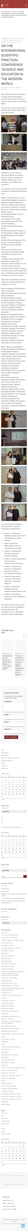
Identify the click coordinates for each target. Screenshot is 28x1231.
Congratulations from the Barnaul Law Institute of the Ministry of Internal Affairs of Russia (7, 662)
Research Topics (5, 888)
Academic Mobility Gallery (11, 948)
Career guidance (7, 969)
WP (8, 1223)
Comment (8, 701)
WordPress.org (5, 1123)
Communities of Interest (10, 986)
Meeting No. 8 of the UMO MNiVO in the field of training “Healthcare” (13, 902)
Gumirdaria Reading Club (10, 1016)
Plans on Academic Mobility (11, 1047)
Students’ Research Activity (11, 1096)
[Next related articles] (25, 635)
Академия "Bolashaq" (8, 87)
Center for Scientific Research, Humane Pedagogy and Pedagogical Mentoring (13, 973)
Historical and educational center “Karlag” (11, 1022)
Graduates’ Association (10, 1011)
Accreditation (6, 958)
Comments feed (5, 1121)
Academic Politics (7, 951)
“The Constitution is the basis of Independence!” (13, 898)
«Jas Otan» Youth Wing (9, 937)
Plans (3, 1044)
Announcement (5, 752)
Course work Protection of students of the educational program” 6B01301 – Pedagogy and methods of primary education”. (19, 665)
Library (3, 763)
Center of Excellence (9, 978)
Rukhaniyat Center (8, 1062)
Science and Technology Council (13, 1068)
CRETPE (3, 998)
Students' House (7, 1091)
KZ (2, 817)
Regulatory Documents (10, 1055)
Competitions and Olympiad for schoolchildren (12, 989)
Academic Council (7, 945)
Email (7, 722)
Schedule (4, 1065)
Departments (4, 768)
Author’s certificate (8, 964)
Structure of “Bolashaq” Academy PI (10, 758)
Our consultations (8, 1039)
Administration (4, 755)
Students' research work (10, 1094)
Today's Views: (7, 1203)
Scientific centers (8, 1073)
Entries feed (4, 1118)
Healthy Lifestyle (7, 1019)
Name (7, 714)
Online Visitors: (7, 1200)
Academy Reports (7, 956)
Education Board (7, 1003)
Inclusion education (8, 1026)
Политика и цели (5, 1134)
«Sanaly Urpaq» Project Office (12, 940)
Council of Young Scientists (11, 995)
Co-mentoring (6, 980)
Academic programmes (7, 760)
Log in (2, 1116)
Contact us (4, 765)
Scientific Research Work (10, 1075)
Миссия (3, 1128)
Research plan (5, 891)
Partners (4, 1041)
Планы (3, 1131)
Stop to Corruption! (8, 1086)
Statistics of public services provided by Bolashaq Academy (13, 895)
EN (2, 822)
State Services (6, 1083)
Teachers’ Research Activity (11, 1099)
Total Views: (6, 1206)
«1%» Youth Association (9, 935)
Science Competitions (9, 1070)
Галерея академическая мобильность (11, 827)
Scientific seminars (8, 1078)
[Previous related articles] (21, 635)
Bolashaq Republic (8, 966)
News (2, 750)
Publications (6, 1049)
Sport (3, 1081)
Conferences (15, 11)
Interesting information (10, 1028)
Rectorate (5, 1052)
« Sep (2, 799)
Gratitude (5, 1014)
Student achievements (9, 1088)
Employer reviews (7, 1006)
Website (7, 729)
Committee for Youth (9, 983)
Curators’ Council (8, 1000)
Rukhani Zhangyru (8, 1060)
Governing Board (7, 1008)
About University (7, 943)
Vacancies (4, 1102)
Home (2, 11)
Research (8, 11)
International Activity (9, 1031)
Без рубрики (5, 1104)
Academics (5, 953)
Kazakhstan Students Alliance (12, 1034)
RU (2, 819)
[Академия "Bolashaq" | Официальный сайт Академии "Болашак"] (5, 5)
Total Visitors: (7, 1209)
